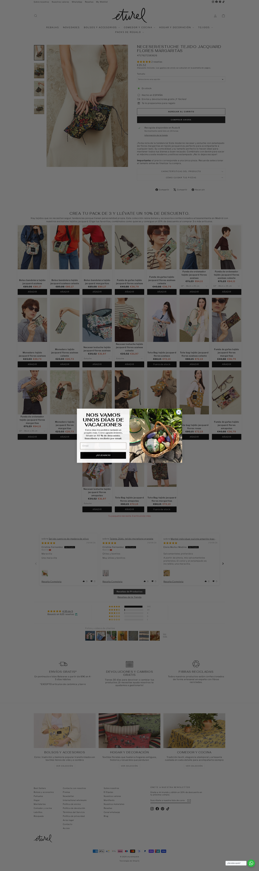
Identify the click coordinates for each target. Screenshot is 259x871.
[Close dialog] (178, 412)
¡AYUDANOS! (103, 455)
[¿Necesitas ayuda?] (251, 863)
